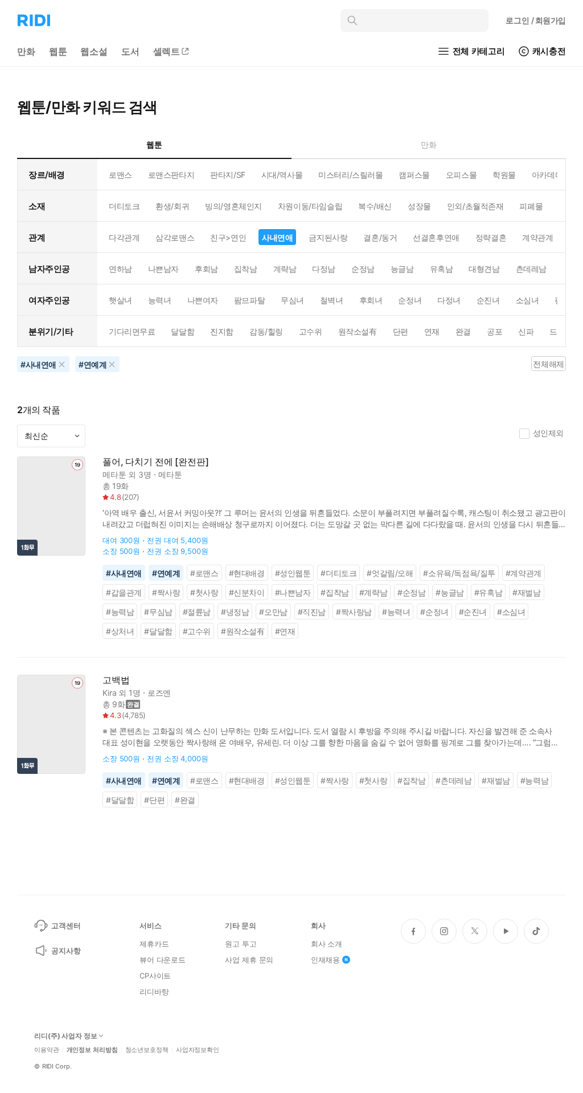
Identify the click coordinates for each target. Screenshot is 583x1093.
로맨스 (120, 175)
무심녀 (292, 300)
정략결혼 (490, 237)
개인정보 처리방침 (92, 1050)
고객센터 (65, 925)
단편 (400, 331)
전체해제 (548, 364)
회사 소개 (326, 943)
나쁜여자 (202, 300)
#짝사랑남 (354, 612)
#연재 (285, 631)
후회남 (206, 269)
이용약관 (46, 1050)
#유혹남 (488, 592)
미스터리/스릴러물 (350, 175)
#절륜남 (197, 612)
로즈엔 (159, 693)
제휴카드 (154, 943)
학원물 (504, 175)
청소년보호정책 (147, 1050)
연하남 (120, 269)
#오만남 (273, 612)
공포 (494, 331)
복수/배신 (375, 206)
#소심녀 (511, 612)
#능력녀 (396, 612)
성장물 (419, 206)
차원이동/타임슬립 (310, 206)
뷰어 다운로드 (162, 959)
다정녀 (449, 300)
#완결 (185, 800)
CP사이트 (155, 975)
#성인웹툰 (293, 573)
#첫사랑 (204, 592)
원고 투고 (240, 943)
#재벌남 (526, 592)
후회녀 (371, 300)
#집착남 (334, 592)
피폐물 (531, 206)
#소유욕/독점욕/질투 (459, 573)
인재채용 (325, 959)
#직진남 (312, 612)
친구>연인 (228, 237)
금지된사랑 (328, 237)
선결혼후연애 (436, 237)
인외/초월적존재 (475, 206)
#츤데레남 (453, 780)
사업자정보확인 (197, 1050)
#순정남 (411, 592)
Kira (109, 693)
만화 (26, 51)
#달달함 (158, 631)
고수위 (310, 331)
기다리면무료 (132, 331)
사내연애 (277, 237)
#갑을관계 (124, 592)
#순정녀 (434, 612)
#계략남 (373, 592)
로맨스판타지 (171, 175)
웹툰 (58, 51)
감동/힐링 (266, 331)
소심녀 (527, 300)
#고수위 (197, 631)
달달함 (182, 331)
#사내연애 (124, 573)
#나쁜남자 (293, 592)
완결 (463, 331)
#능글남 (449, 592)
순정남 (363, 269)
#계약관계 (523, 573)
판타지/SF (227, 175)
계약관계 (537, 237)
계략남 (285, 269)
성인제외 (548, 433)
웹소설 (94, 51)
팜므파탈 (249, 300)
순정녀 (409, 300)
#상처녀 (120, 631)
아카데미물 (551, 175)
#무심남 (158, 612)
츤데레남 (531, 269)
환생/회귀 (172, 206)
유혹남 (441, 269)
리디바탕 (154, 991)
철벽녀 (331, 300)
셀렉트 (166, 51)
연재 (432, 331)
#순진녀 (473, 612)
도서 (130, 51)
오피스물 (461, 175)
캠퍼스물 (414, 175)
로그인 (536, 20)
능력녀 (159, 300)
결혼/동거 (380, 237)
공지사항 (65, 950)
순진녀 (488, 300)
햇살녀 (120, 300)
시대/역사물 (281, 175)
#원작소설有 (243, 631)
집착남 (245, 269)
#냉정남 (235, 612)
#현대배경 (247, 573)
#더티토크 (338, 573)
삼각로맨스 (174, 237)
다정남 (323, 269)
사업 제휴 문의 (249, 959)
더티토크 (124, 206)
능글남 (402, 269)
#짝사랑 (166, 592)
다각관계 (124, 237)
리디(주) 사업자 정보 (65, 1036)
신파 (525, 331)
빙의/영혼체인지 (233, 206)
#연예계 (166, 573)
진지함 (221, 331)
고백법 (116, 680)
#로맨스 (204, 573)
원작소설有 (357, 331)
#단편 (154, 800)
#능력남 (120, 612)
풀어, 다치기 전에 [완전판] (155, 461)
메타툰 (114, 474)
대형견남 (484, 269)
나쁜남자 (163, 269)
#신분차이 (247, 592)
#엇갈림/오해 (390, 573)
